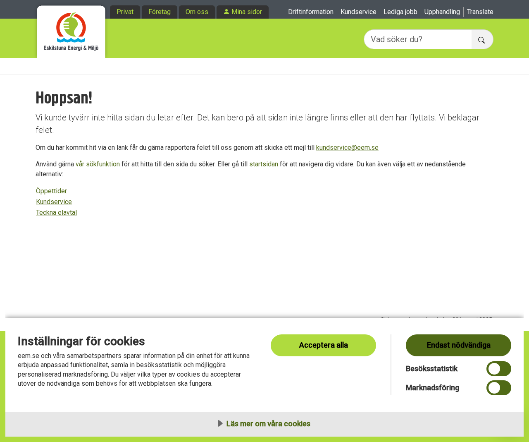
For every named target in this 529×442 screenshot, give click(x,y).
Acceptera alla (323, 345)
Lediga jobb (400, 12)
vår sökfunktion (99, 164)
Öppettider (51, 191)
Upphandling (442, 12)
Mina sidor (246, 12)
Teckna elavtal (56, 212)
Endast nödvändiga (459, 345)
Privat (125, 12)
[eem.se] (71, 29)
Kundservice (358, 12)
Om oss (197, 12)
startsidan (263, 164)
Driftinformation (311, 12)
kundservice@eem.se (347, 147)
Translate (480, 12)
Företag (159, 12)
